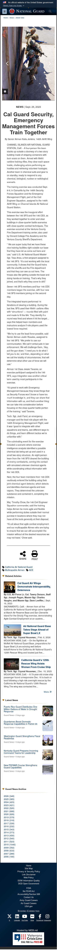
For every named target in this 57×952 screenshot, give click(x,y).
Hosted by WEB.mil (27, 930)
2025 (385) (9, 799)
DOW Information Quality (29, 880)
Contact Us (29, 897)
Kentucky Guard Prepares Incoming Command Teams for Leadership (21, 751)
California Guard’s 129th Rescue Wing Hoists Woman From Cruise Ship (36, 663)
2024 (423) (9, 802)
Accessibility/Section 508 (29, 894)
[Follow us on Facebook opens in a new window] (40, 917)
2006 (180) (9, 856)
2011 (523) (9, 841)
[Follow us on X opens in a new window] (9, 917)
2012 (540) (9, 838)
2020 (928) (9, 814)
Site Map (29, 868)
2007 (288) (9, 853)
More (46, 692)
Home (28, 865)
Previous (7, 63)
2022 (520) (9, 808)
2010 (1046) (10, 844)
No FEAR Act (29, 891)
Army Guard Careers (29, 900)
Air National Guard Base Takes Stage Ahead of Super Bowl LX (37, 629)
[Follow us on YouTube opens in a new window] (25, 917)
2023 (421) (9, 805)
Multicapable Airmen (15, 569)
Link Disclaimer (28, 874)
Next (49, 63)
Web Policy (29, 877)
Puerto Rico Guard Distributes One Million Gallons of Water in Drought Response (20, 709)
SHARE (22, 558)
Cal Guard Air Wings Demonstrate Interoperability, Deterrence (34, 586)
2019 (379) (9, 817)
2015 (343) (9, 829)
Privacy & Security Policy (28, 871)
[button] (14, 5)
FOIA (28, 888)
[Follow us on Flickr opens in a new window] (32, 917)
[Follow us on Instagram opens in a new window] (47, 917)
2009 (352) (9, 847)
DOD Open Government (28, 883)
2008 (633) (9, 850)
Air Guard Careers (29, 903)
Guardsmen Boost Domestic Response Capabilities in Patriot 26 (20, 722)
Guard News (9, 715)
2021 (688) (9, 811)
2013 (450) (9, 835)
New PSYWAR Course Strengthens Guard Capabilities (20, 766)
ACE (31, 569)
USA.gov (29, 906)
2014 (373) (9, 832)
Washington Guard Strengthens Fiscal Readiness (22, 737)
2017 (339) (9, 823)
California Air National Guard (18, 566)
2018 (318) (9, 820)
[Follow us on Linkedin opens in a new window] (17, 917)
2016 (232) (9, 826)
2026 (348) (9, 796)
